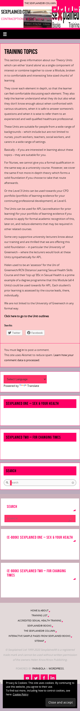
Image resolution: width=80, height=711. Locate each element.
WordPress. (56, 668)
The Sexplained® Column (40, 3)
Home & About (39, 610)
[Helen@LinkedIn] (76, 9)
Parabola (38, 668)
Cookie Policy (20, 694)
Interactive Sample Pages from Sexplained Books (39, 635)
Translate (33, 386)
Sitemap (39, 640)
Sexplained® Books (39, 625)
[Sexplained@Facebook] (69, 9)
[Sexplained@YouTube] (55, 9)
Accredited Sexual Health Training (39, 620)
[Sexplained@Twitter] (62, 9)
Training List (39, 615)
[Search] (70, 520)
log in (20, 350)
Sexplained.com (16, 12)
